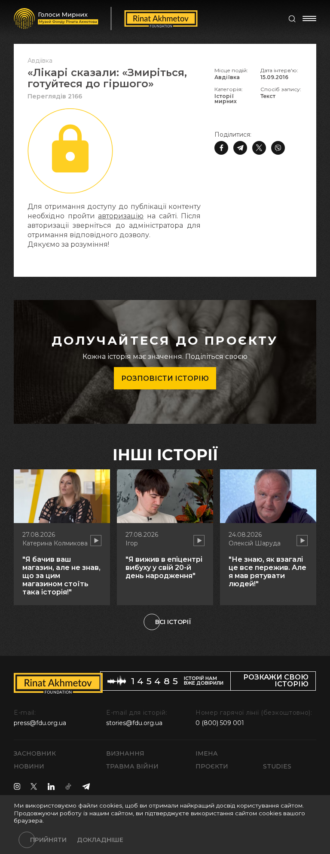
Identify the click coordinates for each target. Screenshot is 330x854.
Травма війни (132, 766)
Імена (207, 753)
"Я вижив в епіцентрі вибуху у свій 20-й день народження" (163, 567)
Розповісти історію (165, 378)
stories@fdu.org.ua (134, 723)
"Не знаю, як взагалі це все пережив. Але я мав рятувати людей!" (267, 571)
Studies (277, 766)
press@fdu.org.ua (40, 723)
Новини (29, 766)
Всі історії (173, 622)
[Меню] (309, 18)
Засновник (35, 753)
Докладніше (100, 840)
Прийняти (48, 840)
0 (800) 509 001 (220, 723)
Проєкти (212, 766)
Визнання (125, 753)
